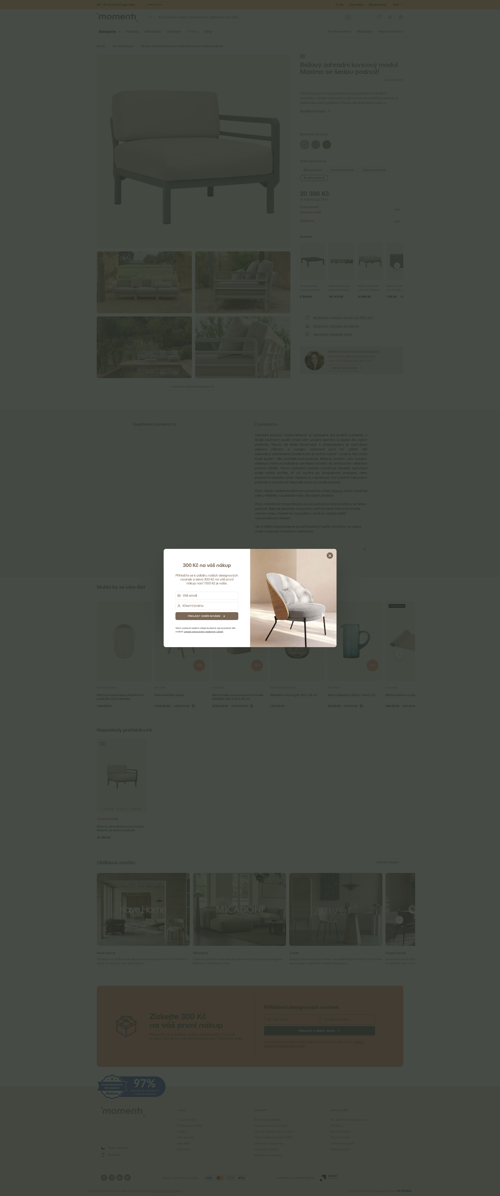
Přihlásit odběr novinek (204, 616)
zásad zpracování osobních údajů (203, 631)
